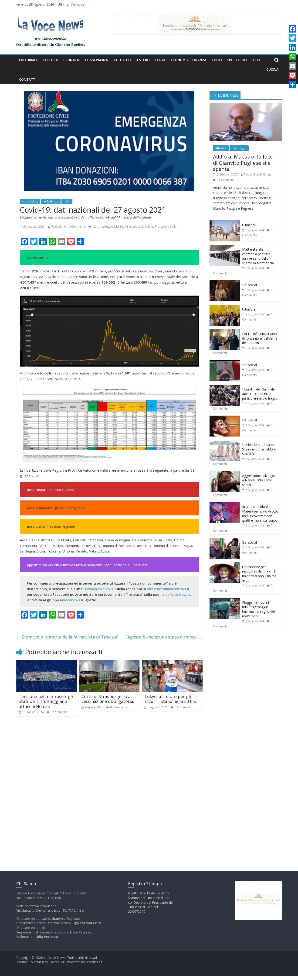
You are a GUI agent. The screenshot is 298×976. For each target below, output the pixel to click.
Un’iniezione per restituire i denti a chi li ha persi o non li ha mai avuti (259, 574)
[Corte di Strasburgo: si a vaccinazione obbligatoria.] (109, 662)
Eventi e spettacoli (229, 60)
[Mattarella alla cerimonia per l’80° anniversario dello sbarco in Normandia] (225, 247)
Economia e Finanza (188, 60)
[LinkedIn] (292, 47)
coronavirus (30, 201)
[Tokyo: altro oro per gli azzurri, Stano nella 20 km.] (172, 662)
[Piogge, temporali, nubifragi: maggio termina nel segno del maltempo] (225, 600)
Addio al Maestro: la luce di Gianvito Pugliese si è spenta (243, 162)
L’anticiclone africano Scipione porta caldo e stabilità (259, 449)
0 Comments (77, 226)
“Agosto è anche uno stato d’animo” (164, 637)
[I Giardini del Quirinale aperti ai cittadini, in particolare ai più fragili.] (225, 387)
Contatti (27, 79)
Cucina (272, 69)
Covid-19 (117, 226)
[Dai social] (225, 283)
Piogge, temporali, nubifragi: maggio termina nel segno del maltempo (258, 609)
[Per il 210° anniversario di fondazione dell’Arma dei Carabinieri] (225, 331)
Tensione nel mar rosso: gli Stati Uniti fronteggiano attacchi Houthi (46, 701)
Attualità (122, 60)
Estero (143, 60)
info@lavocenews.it (100, 588)
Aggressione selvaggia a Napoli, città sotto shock (259, 480)
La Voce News (177, 594)
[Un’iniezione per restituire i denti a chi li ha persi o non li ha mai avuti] (225, 564)
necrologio (239, 148)
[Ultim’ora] (225, 223)
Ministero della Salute (139, 226)
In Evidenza (51, 201)
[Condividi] (292, 84)
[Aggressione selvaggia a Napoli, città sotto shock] (225, 473)
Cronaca (71, 60)
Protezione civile (165, 226)
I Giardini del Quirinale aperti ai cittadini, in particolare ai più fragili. (259, 393)
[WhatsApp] (292, 56)
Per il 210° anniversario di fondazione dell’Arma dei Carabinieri (259, 338)
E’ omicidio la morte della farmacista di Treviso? (67, 637)
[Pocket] (292, 75)
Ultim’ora (249, 225)
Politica (50, 60)
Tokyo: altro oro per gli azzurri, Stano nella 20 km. (170, 699)
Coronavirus (101, 226)
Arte (256, 60)
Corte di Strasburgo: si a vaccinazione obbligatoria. (107, 699)
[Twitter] (292, 38)
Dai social (249, 285)
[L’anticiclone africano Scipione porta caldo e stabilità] (225, 442)
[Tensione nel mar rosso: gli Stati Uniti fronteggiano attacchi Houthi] (46, 662)
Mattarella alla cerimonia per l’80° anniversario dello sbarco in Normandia (126, 4)
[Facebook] (292, 28)
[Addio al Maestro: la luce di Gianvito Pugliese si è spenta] (246, 105)
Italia (160, 60)
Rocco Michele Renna (257, 174)
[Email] (292, 66)
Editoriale (28, 60)
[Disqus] (109, 786)
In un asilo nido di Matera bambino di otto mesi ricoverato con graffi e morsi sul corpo (260, 513)
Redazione (59, 226)
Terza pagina (96, 60)
